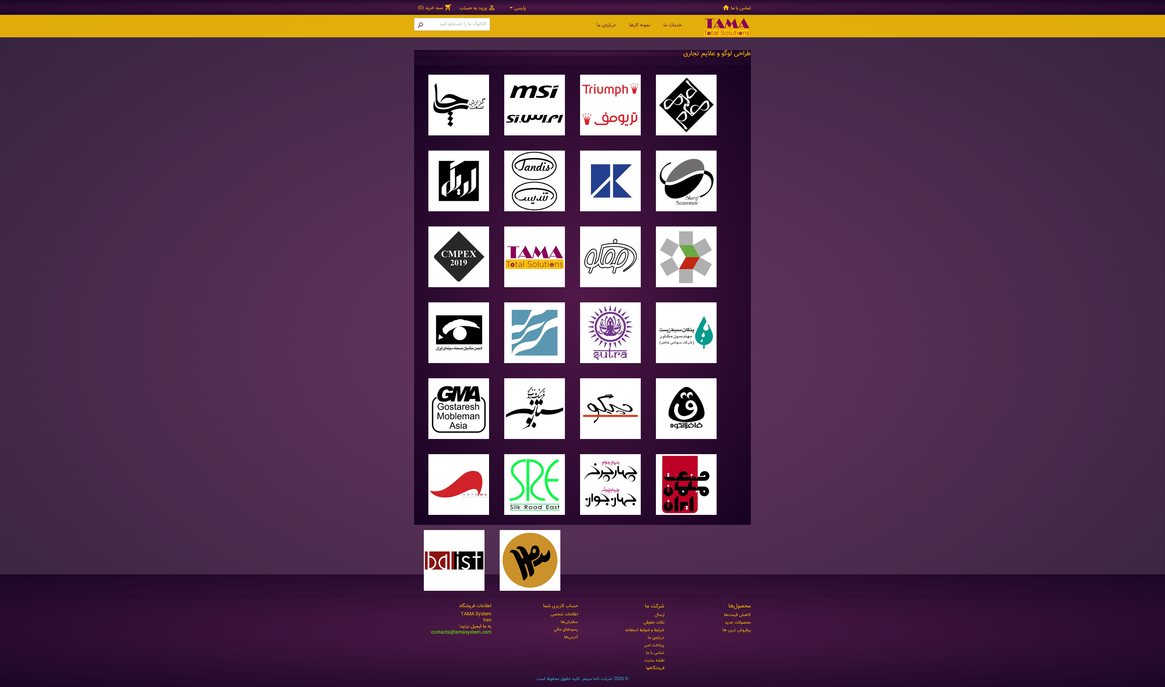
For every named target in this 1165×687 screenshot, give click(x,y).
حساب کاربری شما (560, 606)
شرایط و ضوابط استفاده (644, 630)
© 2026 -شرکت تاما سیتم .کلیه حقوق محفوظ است (583, 678)
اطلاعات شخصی (564, 614)
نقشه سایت (654, 660)
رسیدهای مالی (566, 629)
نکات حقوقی (653, 622)
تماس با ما (741, 8)
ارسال (659, 615)
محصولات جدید (738, 622)
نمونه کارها (639, 25)
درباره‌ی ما (606, 25)
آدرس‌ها (571, 637)
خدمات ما (673, 25)
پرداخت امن (654, 645)
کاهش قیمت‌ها (737, 615)
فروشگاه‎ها (655, 668)
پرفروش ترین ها (736, 630)
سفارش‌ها (569, 622)
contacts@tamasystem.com (461, 632)
